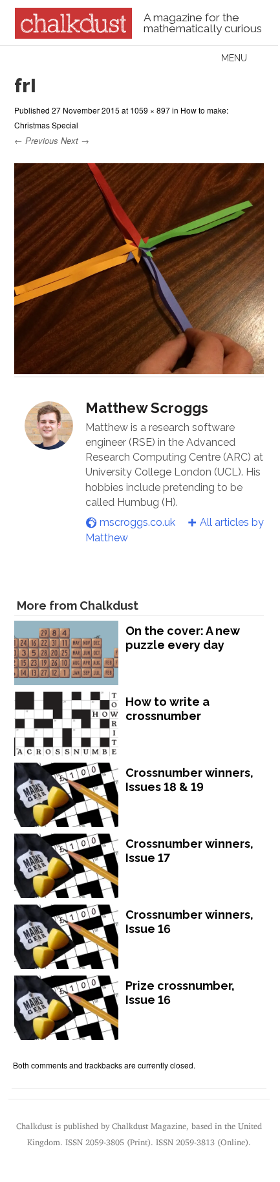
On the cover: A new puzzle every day (182, 638)
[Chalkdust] (73, 34)
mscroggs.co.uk (137, 522)
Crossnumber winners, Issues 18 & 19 (189, 780)
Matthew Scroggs (146, 407)
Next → (75, 140)
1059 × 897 (150, 110)
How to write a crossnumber (167, 709)
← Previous (36, 140)
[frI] (139, 368)
